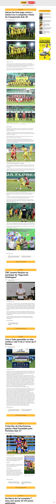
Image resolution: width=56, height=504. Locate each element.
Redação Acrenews (11, 280)
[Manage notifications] (54, 502)
